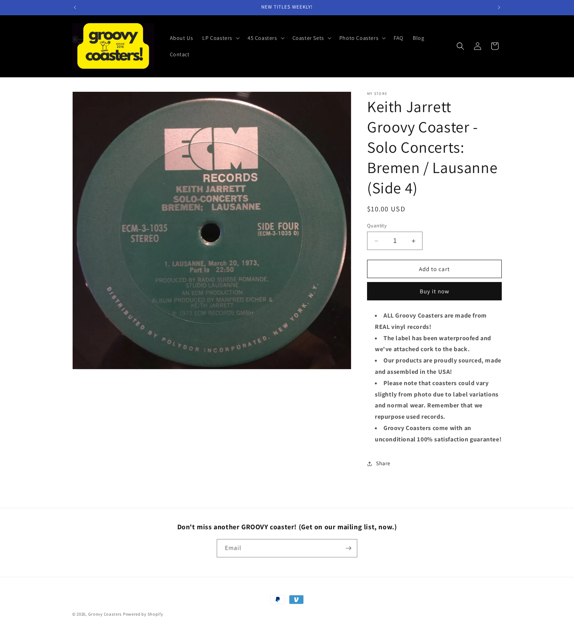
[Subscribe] (348, 548)
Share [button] (383, 463)
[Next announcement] (499, 7)
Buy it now (434, 291)
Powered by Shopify (143, 614)
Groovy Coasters (105, 614)
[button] (220, 38)
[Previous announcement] (75, 7)
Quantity (377, 225)
